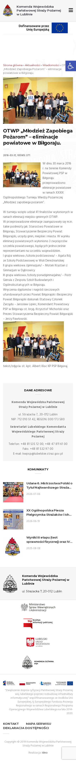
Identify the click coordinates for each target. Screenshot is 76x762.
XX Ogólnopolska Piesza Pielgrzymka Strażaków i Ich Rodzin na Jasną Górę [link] (47, 512)
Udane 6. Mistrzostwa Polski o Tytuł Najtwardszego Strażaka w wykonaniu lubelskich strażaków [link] (49, 485)
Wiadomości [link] (51, 65)
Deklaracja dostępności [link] (26, 728)
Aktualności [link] (32, 65)
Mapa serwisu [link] (38, 724)
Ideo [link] (45, 752)
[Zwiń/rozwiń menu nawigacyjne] (70, 10)
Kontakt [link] (11, 724)
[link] (70, 66)
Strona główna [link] (12, 65)
